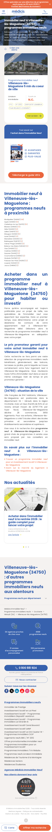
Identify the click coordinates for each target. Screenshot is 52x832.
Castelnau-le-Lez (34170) (14, 224)
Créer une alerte (14, 49)
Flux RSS (44, 814)
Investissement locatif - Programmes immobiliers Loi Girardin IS (22, 720)
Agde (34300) (9, 222)
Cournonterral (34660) (13, 256)
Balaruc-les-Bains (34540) (15, 246)
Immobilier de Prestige (15, 707)
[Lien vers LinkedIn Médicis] (17, 691)
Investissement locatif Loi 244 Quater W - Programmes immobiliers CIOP (24, 733)
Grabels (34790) (10, 258)
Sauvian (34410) (10, 253)
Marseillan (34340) (11, 239)
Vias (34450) (9, 248)
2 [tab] (26, 547)
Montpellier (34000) (12, 219)
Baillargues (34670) (12, 241)
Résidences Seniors (13, 761)
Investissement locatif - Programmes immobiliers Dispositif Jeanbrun (22, 715)
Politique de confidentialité (32, 811)
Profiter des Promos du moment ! (26, 6)
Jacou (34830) (10, 265)
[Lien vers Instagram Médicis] (27, 691)
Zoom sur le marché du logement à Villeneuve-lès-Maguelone (27, 469)
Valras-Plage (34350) (13, 244)
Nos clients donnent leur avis (20, 774)
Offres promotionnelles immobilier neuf (23, 741)
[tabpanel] (26, 515)
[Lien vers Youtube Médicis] (22, 691)
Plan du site (25, 814)
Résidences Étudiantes (15, 764)
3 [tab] (28, 547)
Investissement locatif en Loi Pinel (20, 710)
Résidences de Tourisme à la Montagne (22, 757)
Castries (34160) (10, 251)
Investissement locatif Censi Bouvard (21, 725)
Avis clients (35, 814)
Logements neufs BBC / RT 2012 (19, 738)
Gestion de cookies (12, 814)
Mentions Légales (15, 811)
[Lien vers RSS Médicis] (32, 691)
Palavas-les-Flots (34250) (14, 260)
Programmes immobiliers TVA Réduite (22, 750)
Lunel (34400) (9, 236)
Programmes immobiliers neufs (22, 702)
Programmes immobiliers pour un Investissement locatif (20, 745)
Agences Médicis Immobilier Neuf (23, 769)
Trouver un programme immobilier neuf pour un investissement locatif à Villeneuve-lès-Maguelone (27, 462)
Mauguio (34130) (11, 234)
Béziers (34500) (10, 227)
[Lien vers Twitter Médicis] (12, 691)
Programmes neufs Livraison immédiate (23, 754)
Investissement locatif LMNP (17, 729)
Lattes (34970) (10, 231)
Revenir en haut (26, 820)
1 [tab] (23, 547)
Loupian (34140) (10, 263)
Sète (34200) (9, 229)
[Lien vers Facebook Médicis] (6, 691)
